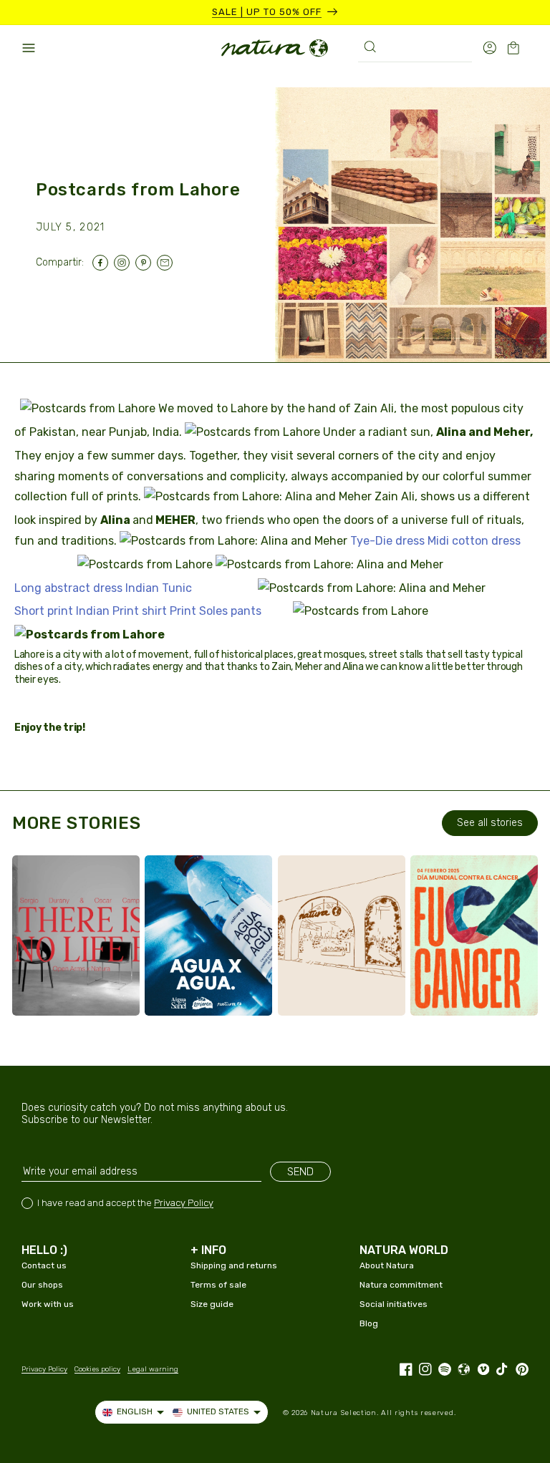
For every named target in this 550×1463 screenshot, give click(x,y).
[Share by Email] (167, 263)
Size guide (211, 1304)
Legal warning (152, 1369)
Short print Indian (62, 611)
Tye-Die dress (387, 541)
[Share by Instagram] (124, 263)
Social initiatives (394, 1304)
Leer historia (84, 990)
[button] (28, 48)
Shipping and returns (233, 1265)
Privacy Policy (183, 1202)
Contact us (44, 1265)
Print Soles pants (215, 611)
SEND (300, 1171)
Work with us (47, 1304)
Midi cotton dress (474, 541)
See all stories (490, 823)
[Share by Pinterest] (146, 263)
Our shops (42, 1285)
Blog (369, 1323)
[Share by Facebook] (103, 263)
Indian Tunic (158, 588)
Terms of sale (218, 1285)
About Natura (387, 1265)
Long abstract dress (68, 588)
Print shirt (139, 611)
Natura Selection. (345, 1413)
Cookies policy (97, 1369)
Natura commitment (401, 1285)
